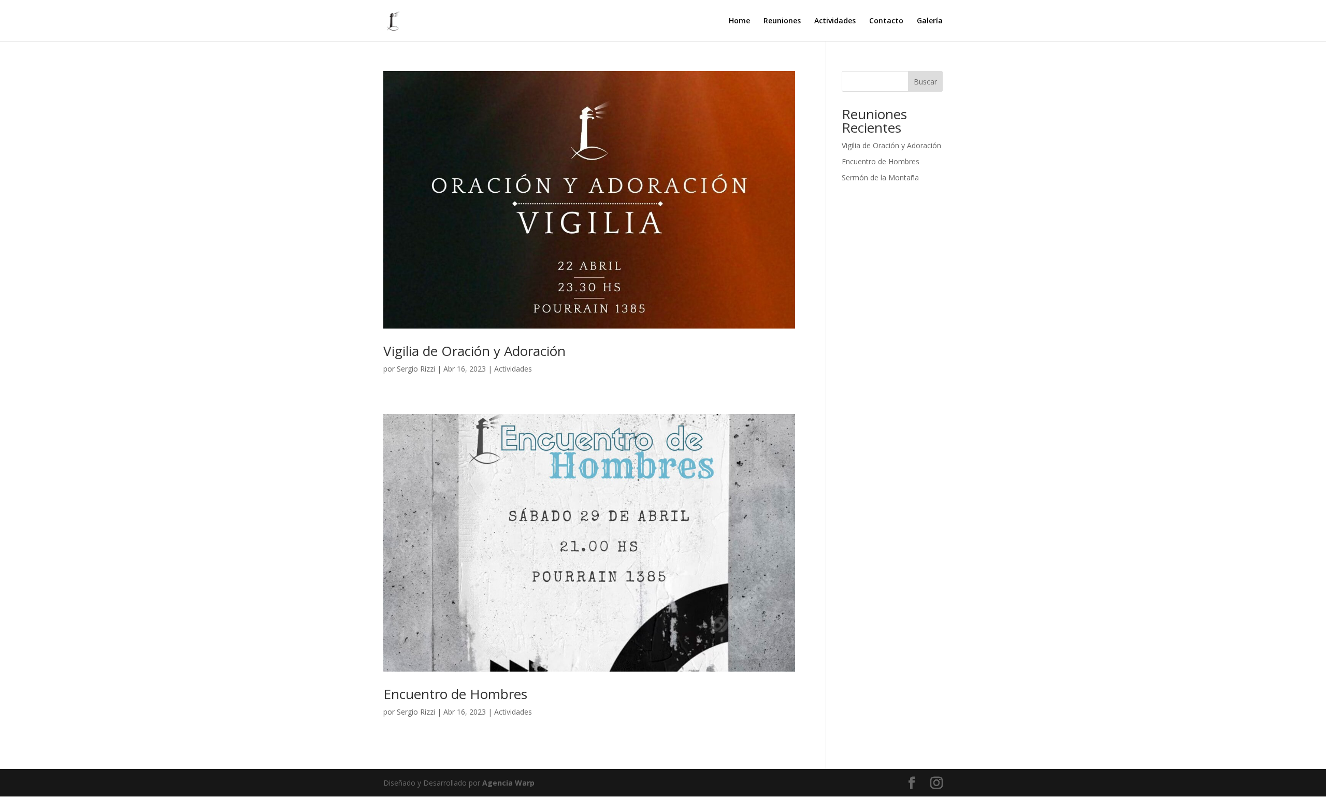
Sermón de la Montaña (880, 177)
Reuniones (782, 21)
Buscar (925, 82)
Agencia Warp (508, 783)
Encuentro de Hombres (455, 694)
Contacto (886, 21)
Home (739, 21)
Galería (930, 21)
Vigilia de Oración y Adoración (474, 350)
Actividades (835, 21)
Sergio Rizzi (416, 369)
